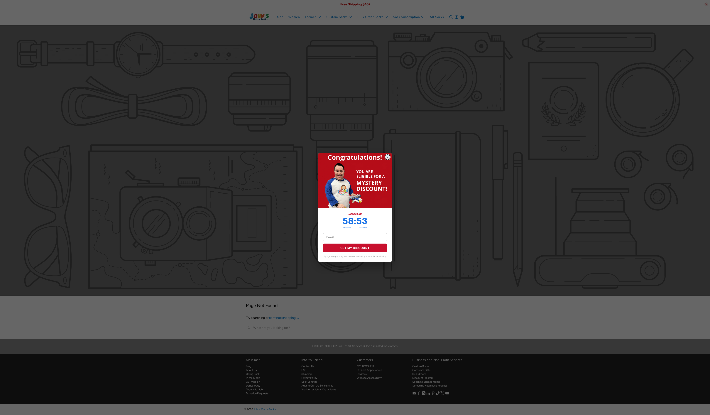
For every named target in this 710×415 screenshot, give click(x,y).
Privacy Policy (379, 256)
